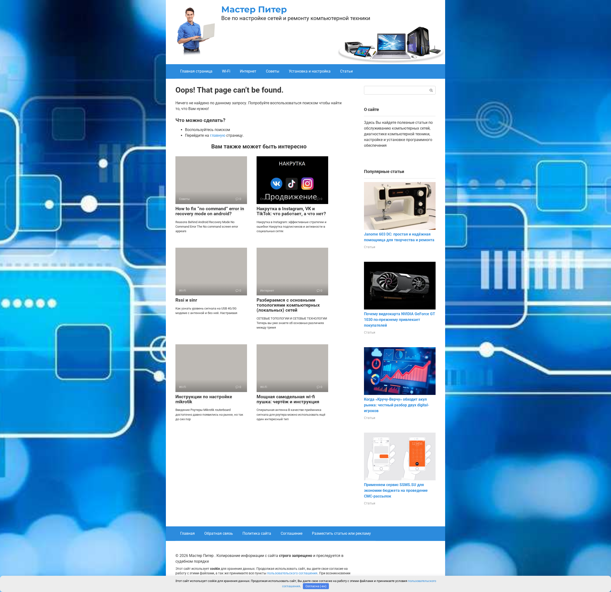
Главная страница (196, 71)
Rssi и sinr (186, 300)
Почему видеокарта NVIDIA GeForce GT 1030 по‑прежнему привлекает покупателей (399, 320)
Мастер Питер (254, 9)
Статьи (346, 71)
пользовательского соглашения (292, 573)
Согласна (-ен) (316, 586)
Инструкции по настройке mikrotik (203, 399)
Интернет (248, 71)
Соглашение (291, 533)
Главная (187, 533)
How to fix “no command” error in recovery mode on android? (209, 211)
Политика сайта (256, 533)
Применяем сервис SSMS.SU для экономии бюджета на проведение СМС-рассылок (396, 490)
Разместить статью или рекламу (341, 533)
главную (217, 135)
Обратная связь (218, 533)
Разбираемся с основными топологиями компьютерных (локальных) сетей (288, 305)
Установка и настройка (310, 71)
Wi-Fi (226, 71)
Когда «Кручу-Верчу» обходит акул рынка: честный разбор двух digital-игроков (396, 405)
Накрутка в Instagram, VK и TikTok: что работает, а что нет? (291, 211)
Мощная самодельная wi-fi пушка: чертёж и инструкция (288, 399)
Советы (272, 71)
